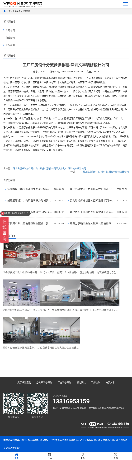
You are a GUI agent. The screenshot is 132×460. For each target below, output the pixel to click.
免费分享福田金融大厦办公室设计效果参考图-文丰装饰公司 (92, 223)
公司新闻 (26, 11)
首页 (8, 11)
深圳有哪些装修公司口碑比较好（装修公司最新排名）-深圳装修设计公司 (49, 168)
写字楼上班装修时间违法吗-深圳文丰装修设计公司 (103, 171)
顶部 (115, 457)
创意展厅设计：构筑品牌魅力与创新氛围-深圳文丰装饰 (30, 200)
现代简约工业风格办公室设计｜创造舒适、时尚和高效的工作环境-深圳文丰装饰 (92, 212)
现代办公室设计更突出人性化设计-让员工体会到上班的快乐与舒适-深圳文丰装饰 (92, 189)
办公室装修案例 (44, 382)
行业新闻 (10, 37)
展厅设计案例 (24, 382)
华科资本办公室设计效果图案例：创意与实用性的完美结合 (30, 223)
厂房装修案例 (64, 382)
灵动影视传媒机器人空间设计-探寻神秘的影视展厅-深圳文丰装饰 (92, 200)
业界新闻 (10, 44)
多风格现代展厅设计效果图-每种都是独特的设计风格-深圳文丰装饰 (30, 189)
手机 (82, 457)
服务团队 (81, 382)
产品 (49, 457)
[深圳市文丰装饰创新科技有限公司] (22, 4)
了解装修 (16, 11)
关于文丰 (110, 382)
